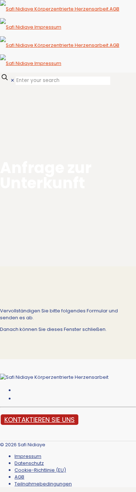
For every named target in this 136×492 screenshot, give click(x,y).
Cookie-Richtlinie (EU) (40, 470)
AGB (19, 476)
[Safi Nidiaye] (59, 36)
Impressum (28, 456)
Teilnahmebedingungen (43, 483)
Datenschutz (29, 463)
